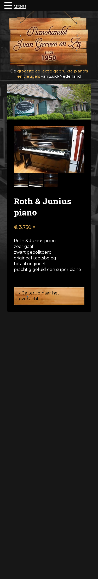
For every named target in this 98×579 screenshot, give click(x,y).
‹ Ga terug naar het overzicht (39, 296)
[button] (9, 5)
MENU (20, 6)
